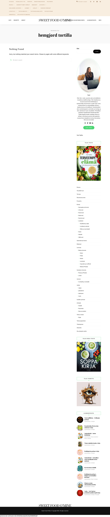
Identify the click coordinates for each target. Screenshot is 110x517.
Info (100, 20)
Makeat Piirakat (84, 266)
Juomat (27, 8)
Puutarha (79, 201)
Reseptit (16, 20)
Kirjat (79, 317)
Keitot (79, 231)
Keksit (81, 258)
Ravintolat (80, 308)
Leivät (79, 275)
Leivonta (42, 4)
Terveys (79, 194)
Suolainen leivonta (15, 8)
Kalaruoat (80, 215)
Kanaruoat (81, 212)
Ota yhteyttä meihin (23, 14)
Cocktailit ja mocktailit (83, 281)
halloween (81, 293)
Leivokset (82, 261)
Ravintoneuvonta (81, 197)
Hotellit (80, 305)
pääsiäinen (81, 290)
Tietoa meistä (23, 11)
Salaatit (80, 234)
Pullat (81, 255)
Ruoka (11, 4)
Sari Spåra (80, 135)
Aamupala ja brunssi (83, 207)
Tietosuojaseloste (37, 11)
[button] (106, 2)
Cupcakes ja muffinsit (85, 264)
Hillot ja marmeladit (85, 229)
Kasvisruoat (81, 218)
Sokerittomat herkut (23, 4)
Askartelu (12, 14)
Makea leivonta (82, 250)
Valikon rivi (85, 123)
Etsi (78, 48)
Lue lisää (89, 127)
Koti (10, 20)
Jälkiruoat (80, 237)
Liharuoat (80, 210)
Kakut (81, 253)
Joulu (79, 296)
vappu (79, 288)
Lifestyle (12, 11)
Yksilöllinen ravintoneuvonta (75, 20)
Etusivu (78, 187)
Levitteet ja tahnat (84, 226)
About (23, 20)
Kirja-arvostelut (82, 311)
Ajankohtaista (91, 20)
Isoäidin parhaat (46, 8)
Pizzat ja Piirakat (82, 272)
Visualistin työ (80, 190)
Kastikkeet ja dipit (84, 223)
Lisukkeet (80, 220)
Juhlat (35, 8)
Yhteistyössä (49, 11)
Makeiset (34, 4)
